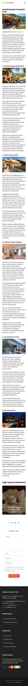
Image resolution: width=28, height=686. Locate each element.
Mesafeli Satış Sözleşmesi (10, 646)
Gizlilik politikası (7, 635)
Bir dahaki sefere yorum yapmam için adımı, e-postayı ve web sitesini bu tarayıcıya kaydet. (14, 569)
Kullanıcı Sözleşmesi (8, 643)
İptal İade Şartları (8, 639)
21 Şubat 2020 (15, 511)
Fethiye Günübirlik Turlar (9, 618)
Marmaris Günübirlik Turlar (10, 622)
